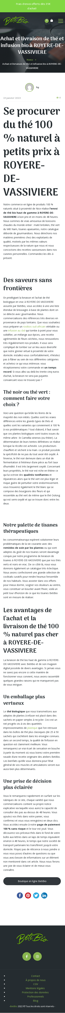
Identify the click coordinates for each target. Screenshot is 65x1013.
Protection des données (35, 992)
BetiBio (13, 1006)
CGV (35, 984)
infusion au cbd (16, 330)
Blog (35, 1000)
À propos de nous (36, 980)
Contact (35, 976)
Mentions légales (35, 988)
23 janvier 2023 (12, 98)
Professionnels (35, 996)
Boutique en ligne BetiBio (32, 881)
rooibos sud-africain (34, 326)
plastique (32, 727)
